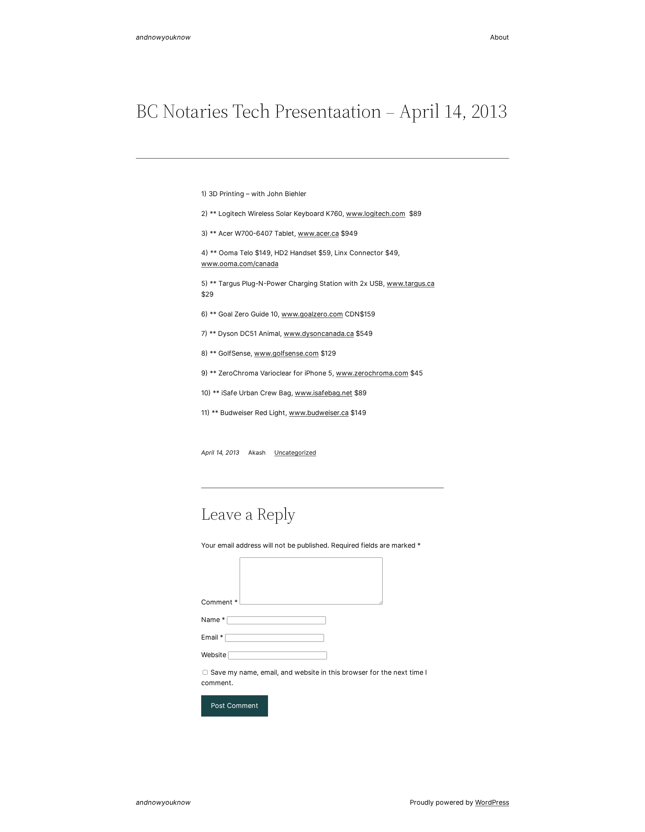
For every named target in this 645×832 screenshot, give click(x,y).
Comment (219, 602)
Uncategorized (295, 452)
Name (213, 620)
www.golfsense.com (286, 353)
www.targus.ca (410, 283)
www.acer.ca (318, 233)
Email (212, 637)
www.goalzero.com (312, 314)
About (499, 37)
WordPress (492, 802)
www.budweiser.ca (319, 413)
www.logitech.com (375, 213)
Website (213, 655)
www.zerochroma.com (372, 373)
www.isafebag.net (323, 393)
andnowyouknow (163, 37)
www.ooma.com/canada (239, 263)
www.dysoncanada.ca (319, 333)
